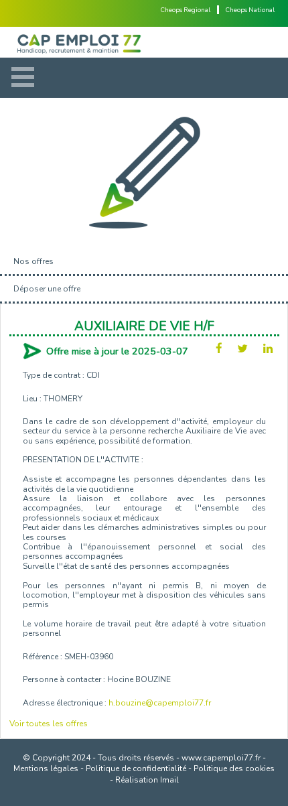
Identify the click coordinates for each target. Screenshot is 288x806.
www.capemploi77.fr (221, 757)
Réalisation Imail (147, 780)
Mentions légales (45, 768)
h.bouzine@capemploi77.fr (160, 702)
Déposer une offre (46, 288)
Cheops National (250, 9)
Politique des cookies (234, 768)
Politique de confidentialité (136, 768)
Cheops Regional (185, 9)
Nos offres (33, 261)
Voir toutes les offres (48, 723)
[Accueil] (144, 42)
